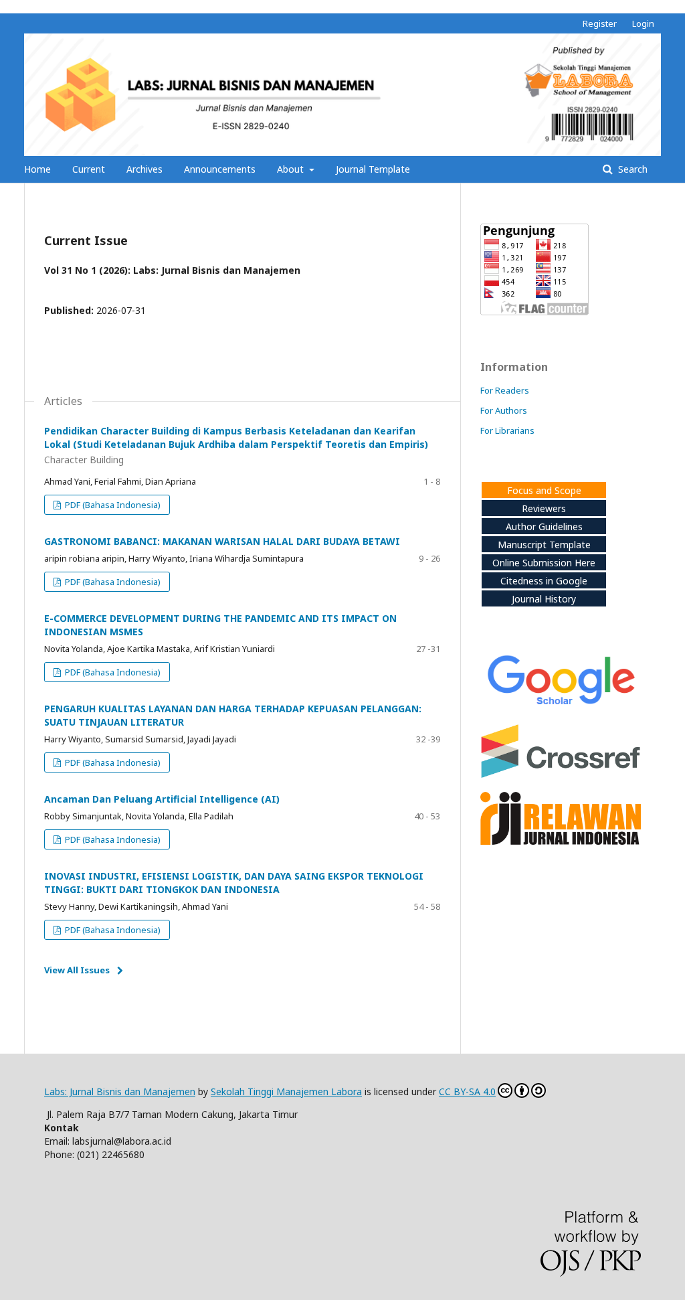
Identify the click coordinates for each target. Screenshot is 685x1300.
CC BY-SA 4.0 (467, 1091)
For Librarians (507, 430)
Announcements (220, 169)
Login (643, 23)
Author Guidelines (544, 526)
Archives (144, 169)
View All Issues (77, 970)
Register (600, 23)
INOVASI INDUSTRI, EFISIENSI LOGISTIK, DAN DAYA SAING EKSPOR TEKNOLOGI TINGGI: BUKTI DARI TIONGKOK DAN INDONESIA (233, 883)
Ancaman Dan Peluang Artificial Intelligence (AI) (162, 799)
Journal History (544, 598)
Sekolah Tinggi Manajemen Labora (286, 1091)
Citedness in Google (543, 580)
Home (37, 169)
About (291, 169)
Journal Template (373, 169)
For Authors (503, 410)
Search (631, 169)
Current (88, 169)
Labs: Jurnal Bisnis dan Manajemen (119, 1091)
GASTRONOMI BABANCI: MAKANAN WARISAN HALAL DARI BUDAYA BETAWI (222, 541)
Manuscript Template (544, 544)
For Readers (504, 390)
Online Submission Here (543, 562)
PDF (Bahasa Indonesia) (112, 505)
